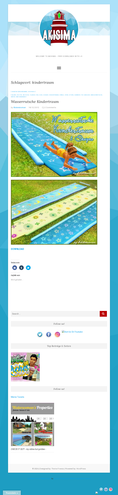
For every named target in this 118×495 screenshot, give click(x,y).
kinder (45, 95)
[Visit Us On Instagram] (57, 332)
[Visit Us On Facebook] (48, 332)
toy (82, 95)
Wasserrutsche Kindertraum (35, 101)
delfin (19, 95)
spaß (61, 95)
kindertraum (54, 95)
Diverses (31, 91)
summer (77, 95)
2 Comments (50, 107)
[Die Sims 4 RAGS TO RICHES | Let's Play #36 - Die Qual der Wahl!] (25, 366)
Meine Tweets (17, 397)
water (13, 96)
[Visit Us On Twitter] (39, 332)
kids (40, 95)
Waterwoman (21, 96)
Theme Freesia (58, 469)
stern (71, 95)
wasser (87, 95)
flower (32, 95)
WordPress (81, 469)
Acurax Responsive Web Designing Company (72, 479)
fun (37, 95)
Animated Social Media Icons (39, 479)
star (66, 95)
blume (14, 95)
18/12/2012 (33, 107)
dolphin (26, 95)
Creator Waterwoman (19, 91)
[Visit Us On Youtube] (72, 332)
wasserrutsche (96, 95)
